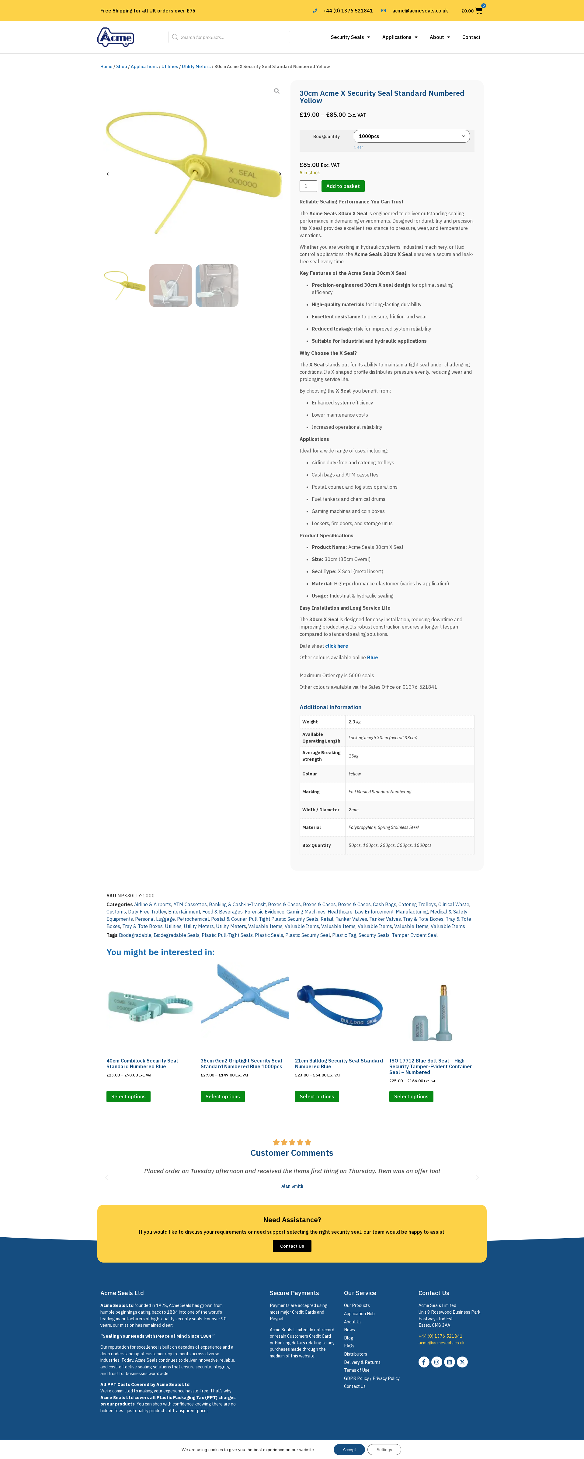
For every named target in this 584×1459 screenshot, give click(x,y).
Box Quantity (326, 136)
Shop (121, 66)
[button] (107, 174)
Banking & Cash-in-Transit (237, 904)
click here (336, 646)
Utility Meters (196, 66)
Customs (116, 912)
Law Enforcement (374, 912)
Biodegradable (135, 935)
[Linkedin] (449, 1362)
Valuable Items (265, 926)
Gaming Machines (306, 912)
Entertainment (184, 912)
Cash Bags (384, 904)
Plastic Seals (269, 935)
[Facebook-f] (424, 1362)
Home (106, 66)
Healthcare (340, 912)
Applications (397, 37)
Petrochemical (193, 919)
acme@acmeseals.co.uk (441, 1343)
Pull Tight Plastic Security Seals (283, 919)
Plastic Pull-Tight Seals (227, 935)
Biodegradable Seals (177, 935)
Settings (384, 1449)
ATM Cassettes (190, 904)
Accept (349, 1449)
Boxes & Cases (284, 904)
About (437, 37)
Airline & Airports (152, 904)
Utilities (170, 66)
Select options (128, 1096)
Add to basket (343, 186)
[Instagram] (436, 1362)
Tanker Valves (351, 919)
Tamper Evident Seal (415, 935)
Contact (471, 37)
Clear (358, 147)
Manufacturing (412, 912)
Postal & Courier (229, 919)
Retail (327, 919)
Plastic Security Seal (307, 935)
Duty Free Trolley (147, 912)
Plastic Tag (344, 935)
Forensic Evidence (264, 912)
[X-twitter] (462, 1362)
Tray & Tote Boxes (423, 919)
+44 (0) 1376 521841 (441, 1336)
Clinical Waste (453, 904)
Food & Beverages (222, 912)
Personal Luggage (155, 919)
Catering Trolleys (417, 904)
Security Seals (347, 37)
